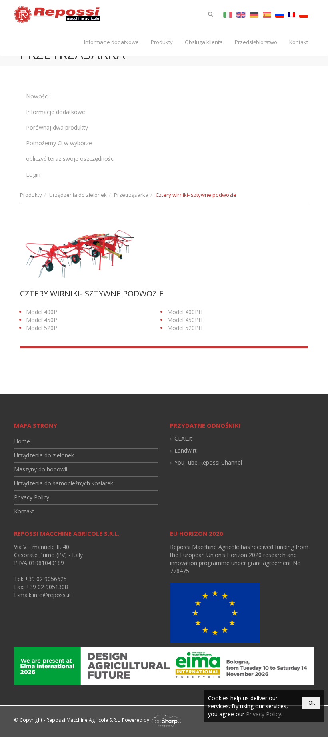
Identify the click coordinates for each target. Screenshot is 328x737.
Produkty (162, 42)
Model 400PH (184, 312)
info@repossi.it (52, 595)
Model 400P (41, 312)
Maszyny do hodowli (40, 469)
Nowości (37, 96)
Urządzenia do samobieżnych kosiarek (63, 483)
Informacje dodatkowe (111, 42)
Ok (311, 702)
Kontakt (298, 42)
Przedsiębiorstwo (256, 42)
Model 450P (41, 320)
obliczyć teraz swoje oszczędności (70, 158)
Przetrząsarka (131, 194)
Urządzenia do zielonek (78, 194)
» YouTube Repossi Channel (206, 462)
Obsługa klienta (204, 42)
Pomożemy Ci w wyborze (59, 143)
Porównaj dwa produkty (57, 127)
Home (22, 441)
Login (33, 174)
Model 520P (41, 328)
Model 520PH (184, 328)
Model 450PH (184, 320)
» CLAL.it (181, 438)
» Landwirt (183, 450)
